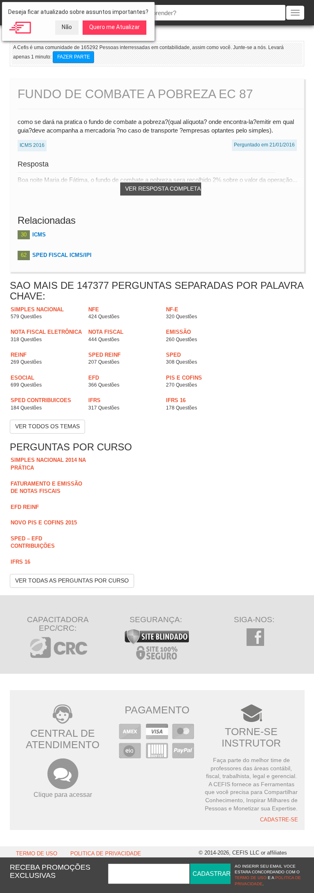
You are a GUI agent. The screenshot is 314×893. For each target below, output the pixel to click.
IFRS (94, 400)
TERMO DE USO (36, 854)
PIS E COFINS (184, 378)
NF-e (172, 309)
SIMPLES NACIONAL (37, 309)
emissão (178, 332)
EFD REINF (25, 507)
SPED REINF (104, 355)
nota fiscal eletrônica (46, 332)
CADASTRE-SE (279, 820)
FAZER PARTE (73, 57)
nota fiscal (105, 332)
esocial (22, 378)
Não (67, 27)
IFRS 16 (176, 400)
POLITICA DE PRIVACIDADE (105, 854)
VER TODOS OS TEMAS (47, 426)
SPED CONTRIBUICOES (41, 400)
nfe (93, 309)
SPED (173, 355)
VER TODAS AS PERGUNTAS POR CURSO (72, 580)
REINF (19, 355)
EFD (93, 378)
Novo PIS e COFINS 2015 (44, 523)
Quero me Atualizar (114, 27)
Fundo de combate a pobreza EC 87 (135, 94)
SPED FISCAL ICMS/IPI (62, 255)
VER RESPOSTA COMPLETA (163, 188)
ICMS (39, 235)
